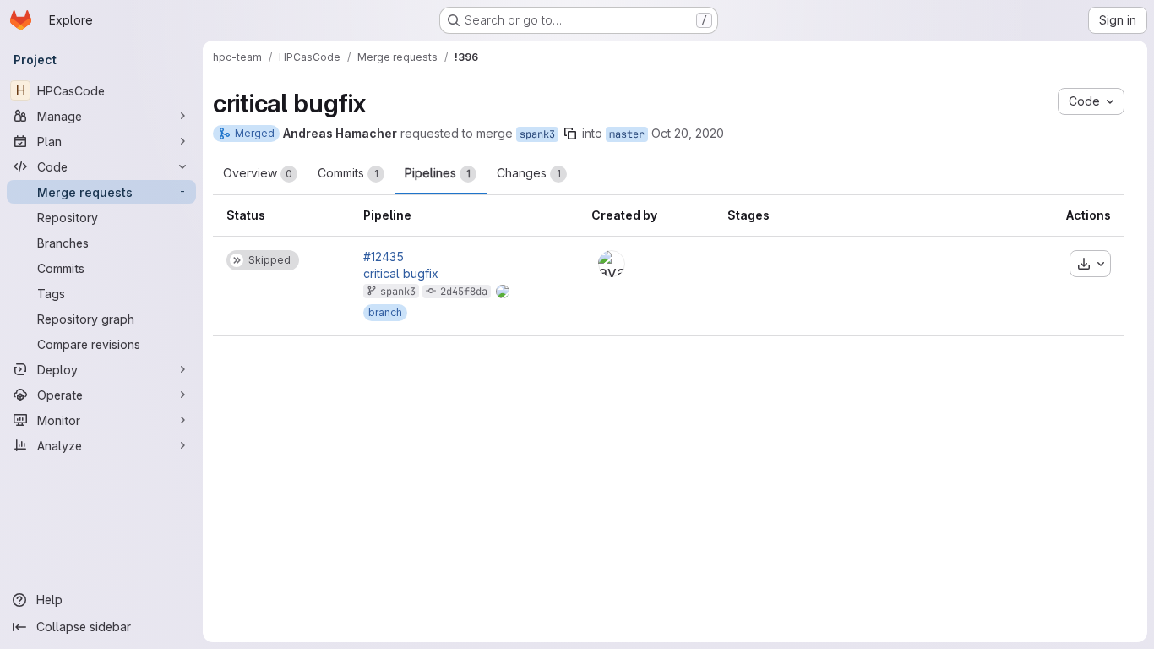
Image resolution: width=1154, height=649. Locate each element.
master (627, 134)
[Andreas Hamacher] (611, 263)
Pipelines (438, 173)
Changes (529, 173)
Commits (348, 173)
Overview (257, 173)
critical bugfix (400, 274)
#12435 (383, 257)
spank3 (537, 134)
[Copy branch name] (570, 133)
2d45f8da (463, 291)
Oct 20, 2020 (687, 133)
